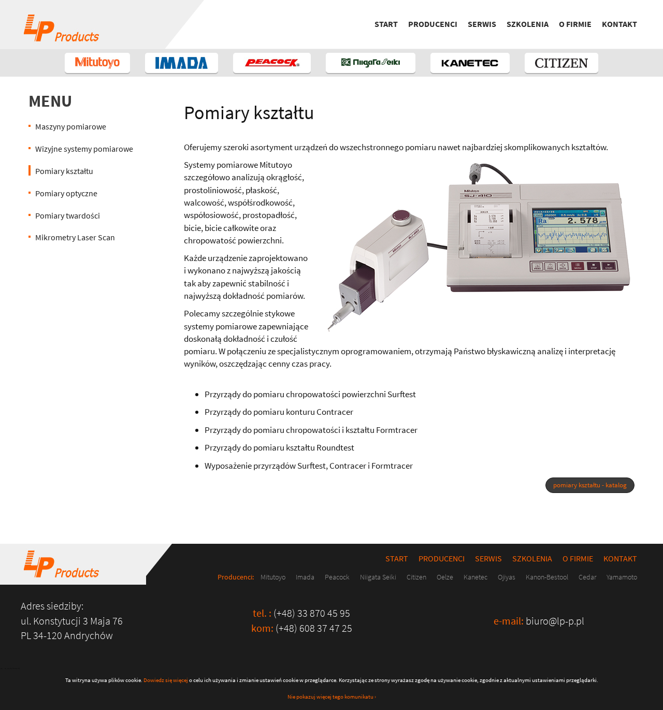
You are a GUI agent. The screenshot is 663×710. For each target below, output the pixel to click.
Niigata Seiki (378, 577)
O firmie (575, 24)
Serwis (482, 24)
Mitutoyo (273, 577)
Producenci (432, 24)
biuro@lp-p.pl (555, 620)
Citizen (416, 577)
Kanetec (475, 577)
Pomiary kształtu (64, 171)
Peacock (337, 577)
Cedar (587, 577)
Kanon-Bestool (547, 577)
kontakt (619, 24)
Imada (305, 577)
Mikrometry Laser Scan (75, 237)
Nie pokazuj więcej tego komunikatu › (331, 696)
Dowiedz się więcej (165, 680)
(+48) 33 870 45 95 (311, 612)
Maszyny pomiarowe (70, 126)
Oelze (445, 577)
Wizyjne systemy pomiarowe (84, 148)
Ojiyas (506, 577)
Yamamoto (622, 577)
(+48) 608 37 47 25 (314, 627)
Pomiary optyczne (66, 193)
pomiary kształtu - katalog (590, 485)
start (386, 24)
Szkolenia (528, 24)
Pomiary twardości (67, 215)
